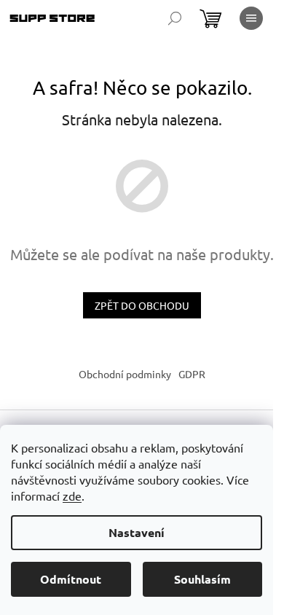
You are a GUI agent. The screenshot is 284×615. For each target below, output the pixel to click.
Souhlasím (202, 579)
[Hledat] (174, 18)
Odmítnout (70, 579)
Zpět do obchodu (142, 305)
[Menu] (251, 18)
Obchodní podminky (125, 373)
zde (72, 495)
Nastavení (137, 532)
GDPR (191, 373)
